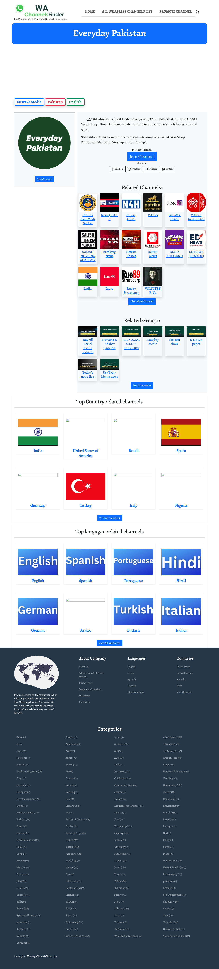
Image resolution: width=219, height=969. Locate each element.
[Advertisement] (109, 70)
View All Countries (109, 518)
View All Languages (109, 643)
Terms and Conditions (90, 689)
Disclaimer (84, 695)
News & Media (29, 102)
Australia (181, 679)
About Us (83, 666)
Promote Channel (175, 11)
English (75, 102)
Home (90, 11)
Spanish (132, 679)
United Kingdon (185, 673)
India (179, 685)
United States (183, 666)
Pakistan (55, 102)
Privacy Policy (85, 683)
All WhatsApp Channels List (127, 11)
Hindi (131, 673)
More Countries (184, 692)
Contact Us (84, 702)
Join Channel (44, 179)
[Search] (197, 11)
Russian (132, 685)
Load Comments (142, 385)
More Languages (136, 692)
